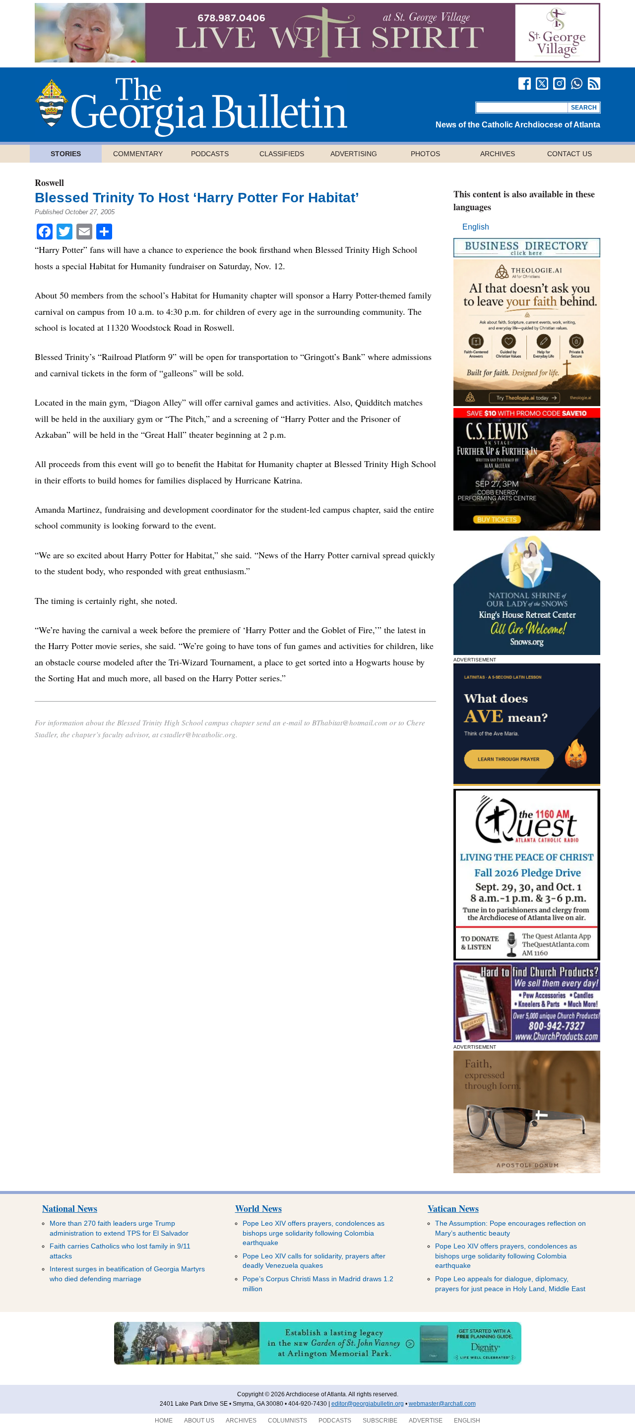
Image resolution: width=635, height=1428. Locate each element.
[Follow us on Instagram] (559, 83)
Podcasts (210, 154)
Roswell (49, 182)
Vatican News (453, 1208)
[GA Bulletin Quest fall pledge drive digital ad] (526, 957)
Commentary (138, 154)
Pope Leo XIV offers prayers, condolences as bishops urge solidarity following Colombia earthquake (313, 1233)
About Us (199, 1420)
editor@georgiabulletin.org (367, 1403)
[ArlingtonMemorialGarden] (317, 1362)
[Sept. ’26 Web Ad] (526, 652)
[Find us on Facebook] (524, 83)
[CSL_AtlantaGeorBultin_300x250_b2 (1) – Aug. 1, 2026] (526, 528)
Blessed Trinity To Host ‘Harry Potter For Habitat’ (197, 197)
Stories (66, 154)
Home (164, 1420)
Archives (497, 154)
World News (258, 1208)
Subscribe (380, 1420)
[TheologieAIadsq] (526, 403)
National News (69, 1208)
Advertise (426, 1420)
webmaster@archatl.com (442, 1403)
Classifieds (281, 154)
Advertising (353, 154)
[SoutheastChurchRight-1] (526, 1039)
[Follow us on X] (542, 83)
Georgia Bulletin (191, 107)
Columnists (287, 1420)
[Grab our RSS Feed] (594, 83)
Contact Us (569, 154)
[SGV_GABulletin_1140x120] (317, 60)
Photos (425, 154)
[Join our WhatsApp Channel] (577, 83)
